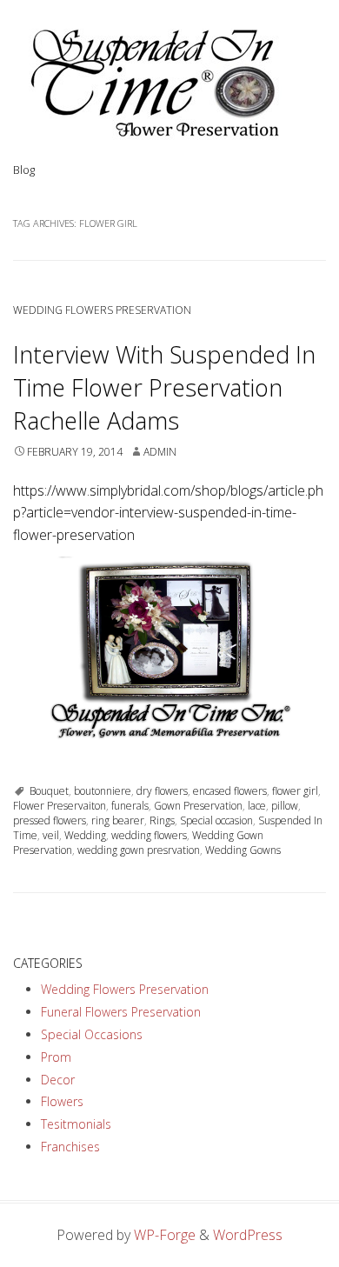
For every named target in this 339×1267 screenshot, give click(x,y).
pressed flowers (49, 820)
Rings (162, 820)
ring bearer (117, 820)
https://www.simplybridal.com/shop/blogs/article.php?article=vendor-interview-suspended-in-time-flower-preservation (168, 512)
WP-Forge (165, 1234)
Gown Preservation (198, 805)
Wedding (85, 835)
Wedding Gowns (243, 850)
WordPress (247, 1234)
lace (257, 805)
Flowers (62, 1101)
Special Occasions (92, 1034)
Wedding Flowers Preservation (102, 310)
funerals (130, 805)
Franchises (70, 1146)
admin (159, 451)
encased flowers (230, 791)
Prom (56, 1057)
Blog (24, 169)
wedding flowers (149, 835)
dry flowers (162, 791)
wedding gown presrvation (138, 850)
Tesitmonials (76, 1124)
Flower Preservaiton (59, 805)
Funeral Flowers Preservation (121, 1012)
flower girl (295, 791)
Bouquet (49, 791)
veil (51, 835)
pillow (284, 805)
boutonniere (102, 791)
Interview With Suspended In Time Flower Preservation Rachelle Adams (164, 387)
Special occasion (216, 820)
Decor (58, 1079)
